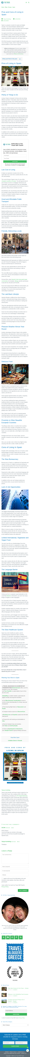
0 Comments (15, 989)
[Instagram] (12, 937)
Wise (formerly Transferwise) (12, 700)
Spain (14, 7)
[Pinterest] (16, 937)
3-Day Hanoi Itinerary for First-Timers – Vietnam (18, 988)
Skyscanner (20, 706)
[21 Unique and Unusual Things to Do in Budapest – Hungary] (4, 1001)
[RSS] (21, 937)
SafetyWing (5, 695)
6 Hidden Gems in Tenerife (15, 740)
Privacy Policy (5, 886)
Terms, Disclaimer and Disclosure (12, 1053)
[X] (4, 937)
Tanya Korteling (7, 19)
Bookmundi (11, 728)
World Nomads (16, 687)
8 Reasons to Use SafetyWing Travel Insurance (18, 994)
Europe (9, 7)
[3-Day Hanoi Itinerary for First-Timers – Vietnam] (4, 989)
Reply (12, 827)
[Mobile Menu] (26, 2)
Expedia (15, 714)
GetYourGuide (14, 725)
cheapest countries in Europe (9, 181)
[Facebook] (8, 937)
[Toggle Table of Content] (19, 59)
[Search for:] (28, 2)
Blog (6, 7)
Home (3, 7)
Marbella (8, 595)
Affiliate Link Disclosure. (19, 53)
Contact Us (23, 1053)
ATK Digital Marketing (22, 795)
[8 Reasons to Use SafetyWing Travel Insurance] (4, 995)
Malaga (16, 281)
